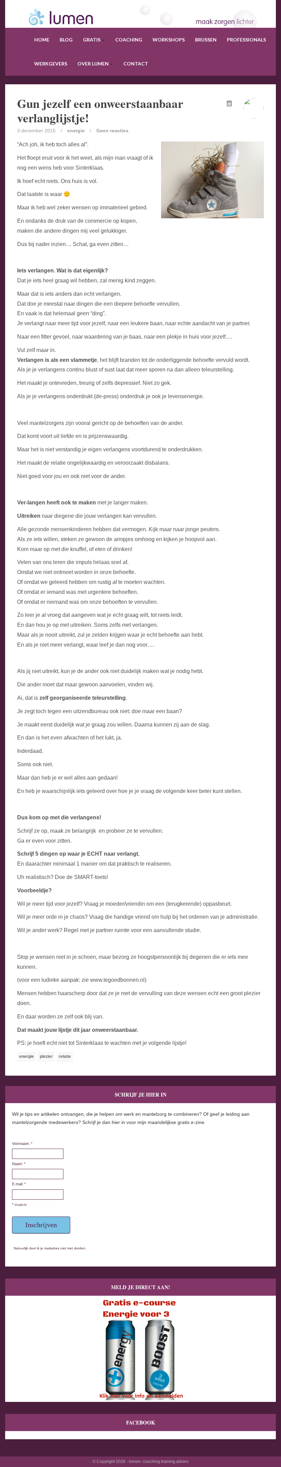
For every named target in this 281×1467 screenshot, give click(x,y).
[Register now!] (140, 1348)
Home (41, 39)
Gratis (92, 39)
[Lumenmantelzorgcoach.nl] (140, 26)
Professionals (246, 39)
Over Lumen (93, 63)
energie (76, 130)
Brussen (206, 39)
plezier (46, 1056)
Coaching (128, 39)
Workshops (168, 39)
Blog (66, 39)
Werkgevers (50, 63)
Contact (135, 63)
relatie (65, 1056)
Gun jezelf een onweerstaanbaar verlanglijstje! (100, 110)
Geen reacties (112, 130)
